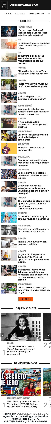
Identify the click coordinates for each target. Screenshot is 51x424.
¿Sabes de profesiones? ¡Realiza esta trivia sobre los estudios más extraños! (32, 33)
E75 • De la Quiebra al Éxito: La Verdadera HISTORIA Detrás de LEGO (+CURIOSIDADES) (23, 404)
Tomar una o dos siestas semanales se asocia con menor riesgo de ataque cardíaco (31, 60)
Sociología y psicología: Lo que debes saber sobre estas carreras (33, 175)
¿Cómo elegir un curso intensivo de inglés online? (32, 97)
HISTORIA (20, 13)
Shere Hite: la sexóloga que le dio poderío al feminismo (33, 230)
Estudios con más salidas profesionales (31, 148)
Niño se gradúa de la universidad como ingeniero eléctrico (32, 124)
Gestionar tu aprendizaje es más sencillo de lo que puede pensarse (33, 162)
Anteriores (25, 299)
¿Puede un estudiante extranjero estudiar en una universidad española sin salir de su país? (33, 189)
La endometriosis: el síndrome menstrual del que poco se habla (34, 45)
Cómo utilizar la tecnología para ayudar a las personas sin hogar (34, 290)
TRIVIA (7, 13)
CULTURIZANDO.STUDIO (32, 413)
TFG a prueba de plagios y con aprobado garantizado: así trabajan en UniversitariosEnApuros (34, 205)
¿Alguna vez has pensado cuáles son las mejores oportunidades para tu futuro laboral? (33, 258)
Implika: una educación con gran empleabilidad (32, 243)
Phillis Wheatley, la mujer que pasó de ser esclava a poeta (33, 85)
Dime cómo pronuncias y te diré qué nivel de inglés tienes (33, 217)
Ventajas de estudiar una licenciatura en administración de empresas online (33, 111)
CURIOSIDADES (36, 13)
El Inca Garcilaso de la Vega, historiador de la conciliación (33, 72)
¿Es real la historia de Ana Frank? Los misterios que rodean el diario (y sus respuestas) (20, 350)
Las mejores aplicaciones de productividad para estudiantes (33, 137)
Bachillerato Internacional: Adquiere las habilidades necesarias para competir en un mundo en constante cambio (33, 274)
